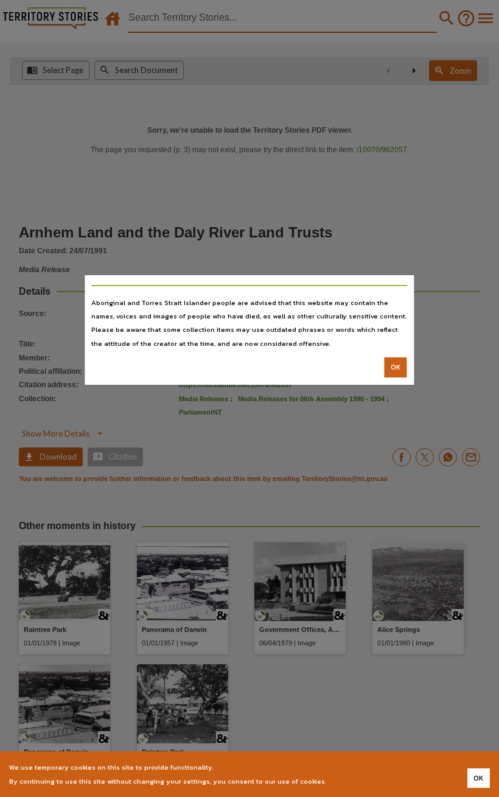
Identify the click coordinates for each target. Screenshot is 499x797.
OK (396, 367)
